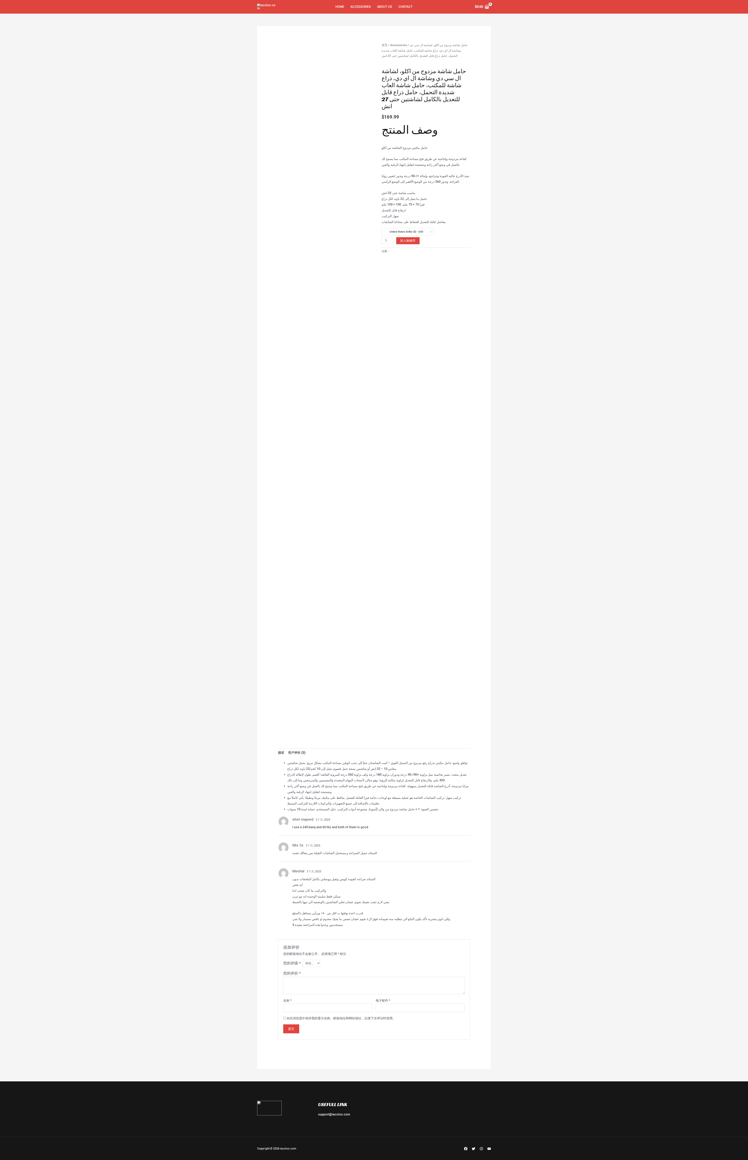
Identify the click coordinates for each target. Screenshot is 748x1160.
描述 (281, 752)
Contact (405, 7)
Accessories (360, 7)
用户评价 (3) (296, 752)
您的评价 (292, 973)
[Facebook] (466, 1148)
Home (339, 7)
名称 (287, 1000)
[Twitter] (473, 1148)
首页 (384, 45)
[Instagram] (481, 1148)
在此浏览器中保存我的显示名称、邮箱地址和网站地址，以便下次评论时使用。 (341, 1018)
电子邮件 (383, 1000)
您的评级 (292, 963)
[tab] (281, 752)
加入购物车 (408, 240)
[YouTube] (489, 1148)
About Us (384, 7)
